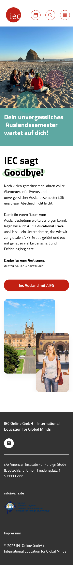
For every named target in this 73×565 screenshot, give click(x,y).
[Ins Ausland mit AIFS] (36, 15)
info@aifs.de (14, 493)
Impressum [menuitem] (12, 533)
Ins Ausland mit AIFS (36, 285)
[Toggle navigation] (65, 15)
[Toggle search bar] (50, 15)
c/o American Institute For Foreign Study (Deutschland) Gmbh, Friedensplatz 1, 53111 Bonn (35, 470)
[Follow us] (9, 443)
